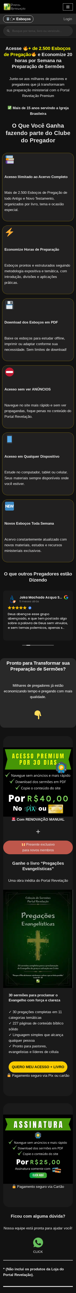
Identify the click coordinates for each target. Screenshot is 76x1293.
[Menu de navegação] (68, 6)
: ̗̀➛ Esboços (20, 19)
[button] (38, 1067)
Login (68, 19)
